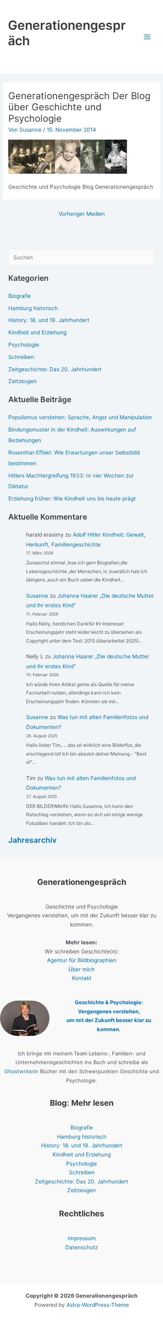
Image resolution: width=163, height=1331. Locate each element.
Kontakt (81, 978)
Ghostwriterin (21, 1071)
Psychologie (23, 344)
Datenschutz (81, 1247)
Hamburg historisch (33, 308)
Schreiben (21, 357)
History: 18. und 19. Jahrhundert (48, 320)
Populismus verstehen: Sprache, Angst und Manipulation (80, 417)
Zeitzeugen (22, 381)
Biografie (19, 296)
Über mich (81, 969)
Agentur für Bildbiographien (81, 960)
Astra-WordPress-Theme (97, 1305)
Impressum (82, 1238)
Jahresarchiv (32, 840)
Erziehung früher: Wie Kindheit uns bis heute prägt (72, 498)
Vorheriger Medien (82, 214)
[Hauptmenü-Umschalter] (147, 37)
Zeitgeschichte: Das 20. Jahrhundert (55, 369)
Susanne (37, 596)
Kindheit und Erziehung (37, 332)
